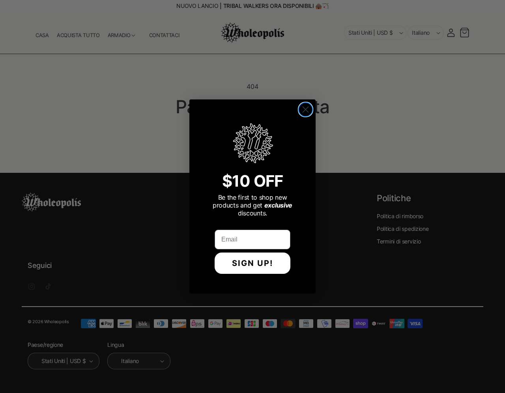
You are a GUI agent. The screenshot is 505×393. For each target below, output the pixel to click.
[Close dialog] (305, 109)
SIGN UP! (252, 263)
